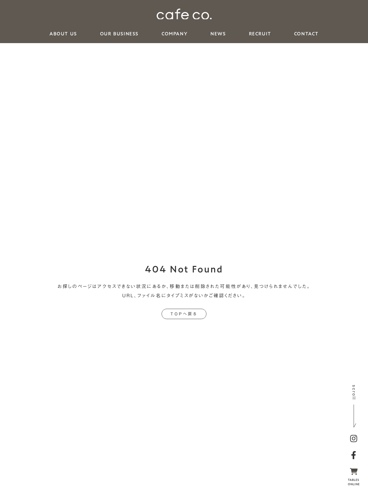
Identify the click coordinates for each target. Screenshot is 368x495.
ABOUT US (63, 33)
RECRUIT (260, 33)
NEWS (218, 33)
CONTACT (306, 33)
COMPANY (174, 33)
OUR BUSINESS (119, 33)
